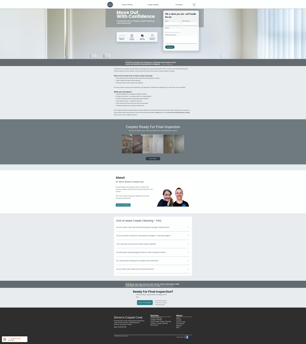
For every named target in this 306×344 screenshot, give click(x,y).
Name (167, 21)
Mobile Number (186, 21)
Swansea (124, 114)
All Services (154, 325)
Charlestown (133, 114)
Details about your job (170, 34)
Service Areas (180, 322)
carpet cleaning (128, 321)
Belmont (163, 112)
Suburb (167, 28)
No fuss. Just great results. (123, 324)
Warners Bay (117, 114)
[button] (132, 144)
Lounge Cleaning (156, 319)
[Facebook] (186, 337)
